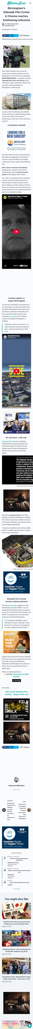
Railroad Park (11, 874)
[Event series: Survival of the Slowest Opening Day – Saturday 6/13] (18, 856)
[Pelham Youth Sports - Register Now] (16, 56)
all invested (12, 316)
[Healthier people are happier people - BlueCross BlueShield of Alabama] (16, 582)
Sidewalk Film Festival (9, 441)
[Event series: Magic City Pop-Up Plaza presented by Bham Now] (17, 868)
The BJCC (10, 884)
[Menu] (30, 3)
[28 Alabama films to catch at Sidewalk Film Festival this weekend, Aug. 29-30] (16, 938)
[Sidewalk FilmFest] (16, 709)
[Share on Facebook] (5, 35)
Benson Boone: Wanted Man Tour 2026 (19, 882)
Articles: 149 (16, 789)
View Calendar (16, 888)
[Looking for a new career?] (16, 140)
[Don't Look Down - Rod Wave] (16, 500)
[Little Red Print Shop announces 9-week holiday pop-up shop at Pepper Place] (16, 911)
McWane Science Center (13, 862)
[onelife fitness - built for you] (16, 642)
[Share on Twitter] (16, 35)
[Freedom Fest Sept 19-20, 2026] (16, 1024)
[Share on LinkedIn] (10, 35)
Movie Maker (13, 605)
